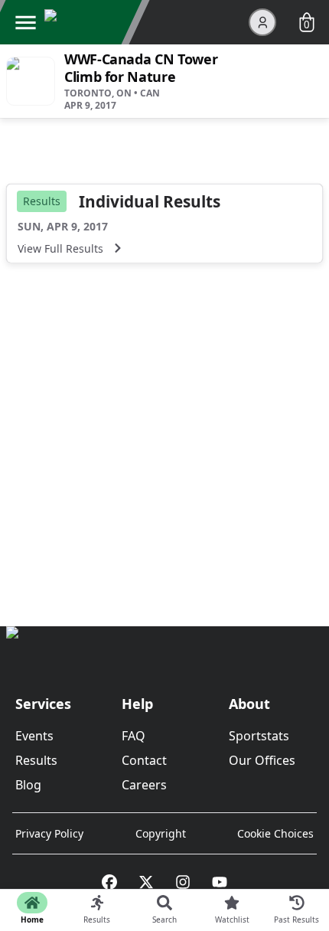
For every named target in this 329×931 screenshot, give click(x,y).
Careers (144, 784)
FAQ (133, 735)
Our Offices (262, 760)
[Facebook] (109, 882)
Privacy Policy (49, 833)
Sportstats (259, 735)
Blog (28, 784)
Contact (144, 760)
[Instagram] (183, 882)
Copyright (160, 833)
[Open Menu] (25, 22)
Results (36, 760)
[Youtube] (219, 882)
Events (34, 735)
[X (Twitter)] (146, 882)
